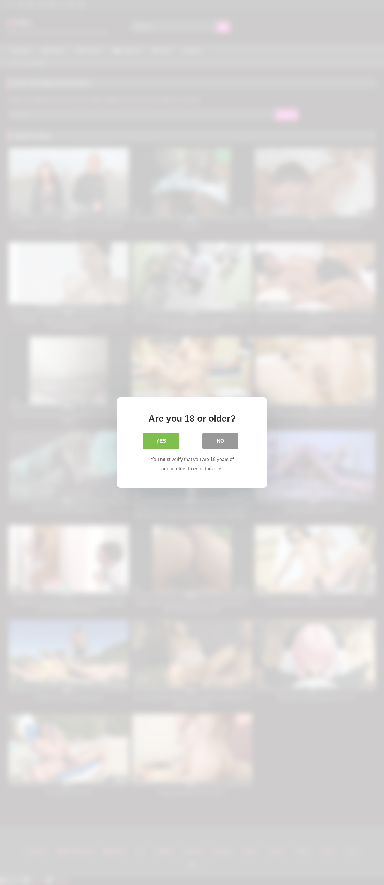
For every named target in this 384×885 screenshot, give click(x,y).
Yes (161, 440)
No (220, 440)
